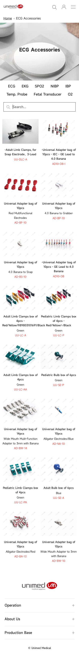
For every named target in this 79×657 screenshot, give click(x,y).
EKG (25, 86)
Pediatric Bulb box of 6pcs (58, 375)
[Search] (54, 7)
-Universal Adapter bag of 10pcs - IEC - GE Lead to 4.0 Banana (59, 154)
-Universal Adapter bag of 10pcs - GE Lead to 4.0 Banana (59, 266)
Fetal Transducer (47, 94)
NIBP (55, 86)
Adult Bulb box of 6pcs (59, 488)
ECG (11, 86)
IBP (68, 86)
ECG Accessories (28, 18)
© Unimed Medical (39, 648)
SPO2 (39, 86)
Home (7, 18)
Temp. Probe (17, 94)
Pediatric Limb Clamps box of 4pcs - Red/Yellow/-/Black (58, 321)
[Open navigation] (73, 7)
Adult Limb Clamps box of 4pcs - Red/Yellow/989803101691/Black (23, 321)
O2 (70, 94)
